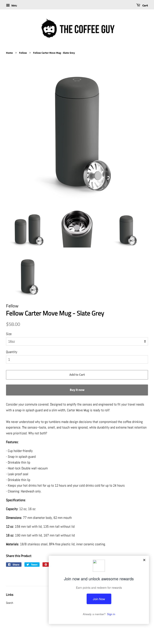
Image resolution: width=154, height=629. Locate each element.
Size (9, 334)
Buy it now (77, 390)
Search (9, 603)
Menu (14, 5)
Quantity (11, 352)
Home (9, 53)
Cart (145, 6)
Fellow (23, 53)
